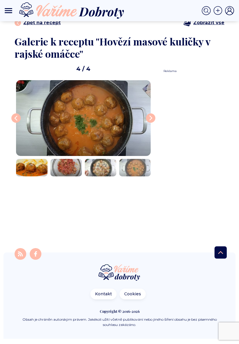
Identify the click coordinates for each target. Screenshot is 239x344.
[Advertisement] (192, 160)
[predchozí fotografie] (16, 118)
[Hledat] (207, 10)
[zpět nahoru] (221, 252)
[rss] (21, 253)
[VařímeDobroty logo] (71, 10)
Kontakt (103, 293)
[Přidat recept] (219, 10)
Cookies (132, 293)
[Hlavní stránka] (119, 273)
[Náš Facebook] (35, 253)
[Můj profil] (229, 10)
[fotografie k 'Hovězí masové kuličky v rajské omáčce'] (83, 118)
